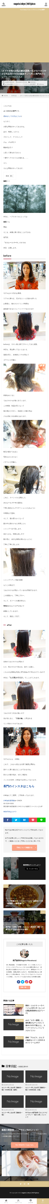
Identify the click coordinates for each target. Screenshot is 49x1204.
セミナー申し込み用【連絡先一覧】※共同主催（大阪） (35, 1089)
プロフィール (18, 1202)
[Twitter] (16, 820)
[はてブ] (24, 820)
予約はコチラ (12, 812)
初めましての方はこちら (12, 116)
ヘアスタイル (25, 84)
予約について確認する (24, 847)
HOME (6, 95)
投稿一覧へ (24, 987)
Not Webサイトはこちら (24, 1145)
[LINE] (41, 820)
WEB (5, 812)
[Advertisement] (24, 36)
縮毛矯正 (33, 84)
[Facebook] (7, 820)
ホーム (6, 1202)
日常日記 (33, 82)
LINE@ (5, 800)
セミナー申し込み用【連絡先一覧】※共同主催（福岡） (12, 1089)
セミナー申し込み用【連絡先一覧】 (12, 1114)
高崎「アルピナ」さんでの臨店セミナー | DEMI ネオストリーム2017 (35, 1040)
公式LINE (30, 1202)
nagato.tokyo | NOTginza (24, 4)
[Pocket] (33, 820)
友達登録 (11, 800)
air (5, 84)
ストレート (17, 84)
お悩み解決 (10, 84)
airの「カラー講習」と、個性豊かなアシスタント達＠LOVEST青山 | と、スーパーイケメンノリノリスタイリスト (35, 1025)
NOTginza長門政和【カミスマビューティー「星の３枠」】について (36, 1115)
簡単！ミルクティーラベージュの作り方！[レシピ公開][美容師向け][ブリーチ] (35, 1009)
